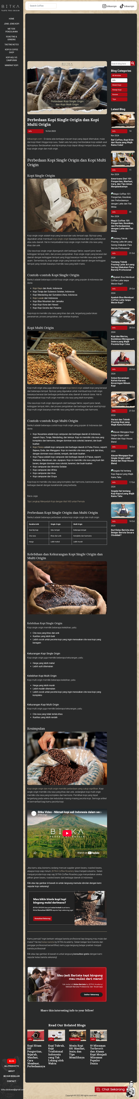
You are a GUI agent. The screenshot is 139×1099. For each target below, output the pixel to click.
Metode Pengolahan (11, 30)
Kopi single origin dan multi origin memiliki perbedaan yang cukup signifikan (62, 788)
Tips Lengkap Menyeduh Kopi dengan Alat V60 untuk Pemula (56, 501)
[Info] (30, 1042)
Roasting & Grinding (11, 38)
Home (11, 19)
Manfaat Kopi (11, 65)
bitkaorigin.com (34, 139)
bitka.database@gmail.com (13, 1090)
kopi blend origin (74, 388)
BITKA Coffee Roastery (63, 871)
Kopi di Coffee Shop (11, 51)
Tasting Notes (11, 44)
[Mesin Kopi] (75, 1042)
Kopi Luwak (38, 298)
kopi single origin (61, 239)
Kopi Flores (38, 447)
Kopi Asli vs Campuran (11, 58)
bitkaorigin (111, 6)
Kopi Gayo (37, 288)
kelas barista (48, 942)
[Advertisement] (81, 41)
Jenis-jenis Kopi (11, 24)
